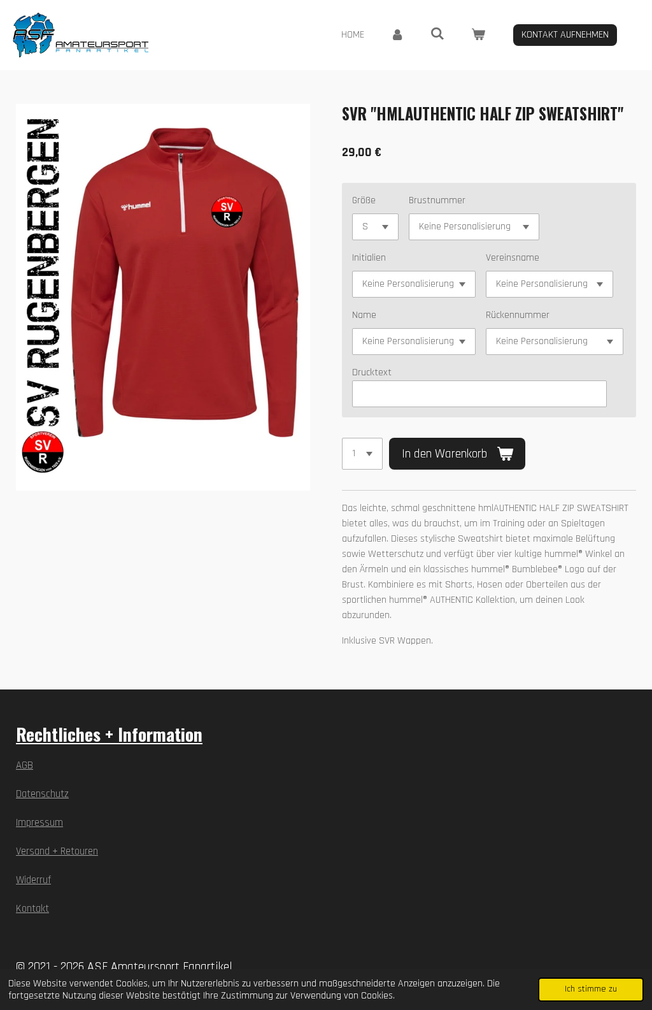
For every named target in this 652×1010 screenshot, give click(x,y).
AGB (24, 765)
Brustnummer (437, 200)
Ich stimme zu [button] (591, 989)
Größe (364, 200)
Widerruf (33, 880)
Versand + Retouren (57, 851)
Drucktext (372, 372)
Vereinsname (512, 257)
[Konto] (397, 35)
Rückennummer (517, 315)
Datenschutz (42, 794)
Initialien (369, 257)
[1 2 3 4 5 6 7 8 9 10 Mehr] (362, 454)
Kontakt (32, 909)
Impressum (39, 823)
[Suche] (437, 34)
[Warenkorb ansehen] (478, 35)
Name (364, 315)
